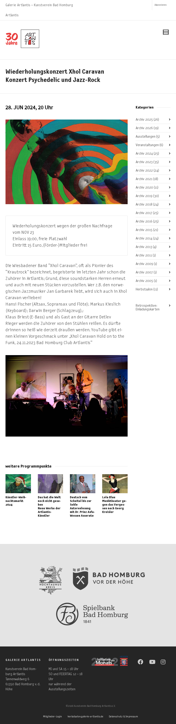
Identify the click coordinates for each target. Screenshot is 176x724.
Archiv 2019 (147, 196)
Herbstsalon (147, 289)
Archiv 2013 (146, 247)
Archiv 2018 (147, 204)
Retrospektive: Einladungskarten (148, 307)
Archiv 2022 (147, 170)
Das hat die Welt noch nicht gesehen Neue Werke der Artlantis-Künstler (49, 506)
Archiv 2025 (147, 119)
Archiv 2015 (147, 230)
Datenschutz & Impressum (123, 716)
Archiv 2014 (147, 238)
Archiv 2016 (147, 221)
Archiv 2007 (146, 272)
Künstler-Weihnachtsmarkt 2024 (16, 501)
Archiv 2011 (146, 255)
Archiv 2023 (147, 162)
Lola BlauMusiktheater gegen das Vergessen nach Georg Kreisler (114, 504)
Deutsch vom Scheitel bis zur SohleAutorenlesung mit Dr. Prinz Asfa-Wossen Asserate (82, 506)
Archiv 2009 (146, 264)
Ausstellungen (148, 136)
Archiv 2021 (147, 179)
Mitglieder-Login (52, 716)
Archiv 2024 (147, 153)
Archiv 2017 (147, 213)
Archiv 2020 (147, 187)
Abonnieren (160, 4)
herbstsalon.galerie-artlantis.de (85, 716)
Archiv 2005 (146, 281)
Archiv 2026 (147, 128)
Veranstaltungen (149, 145)
